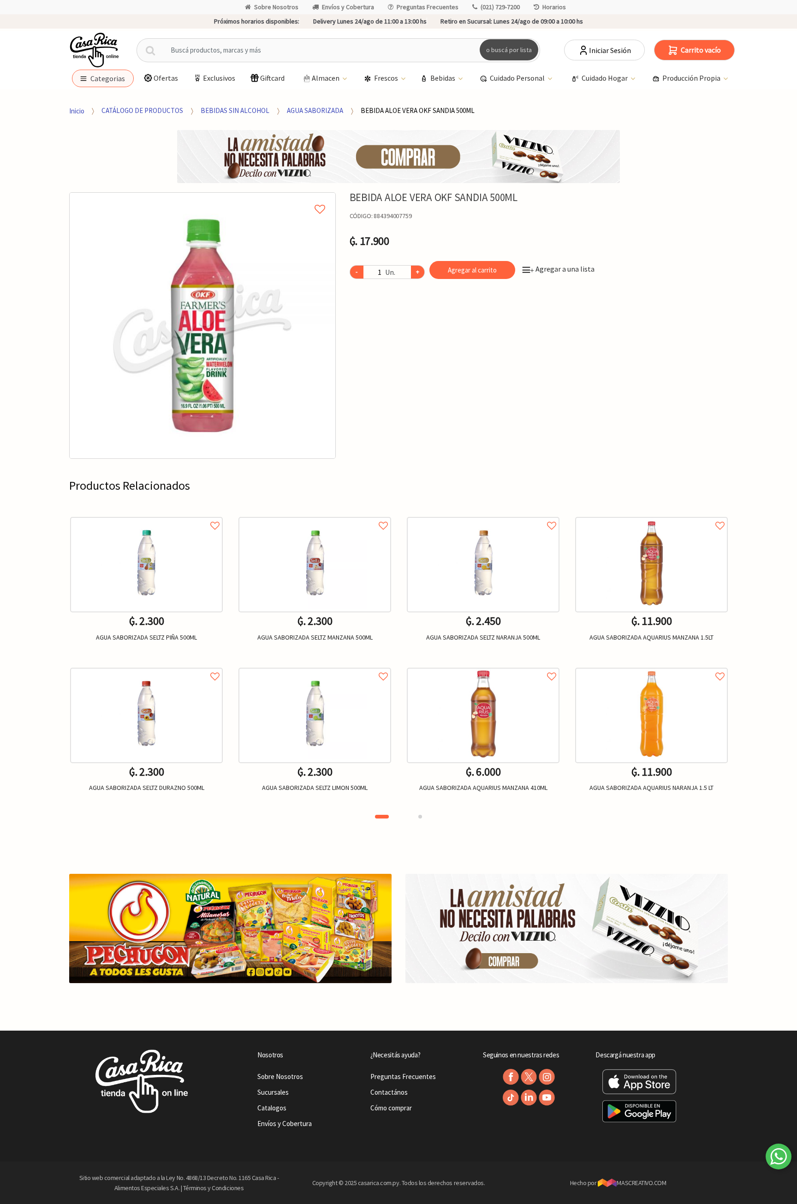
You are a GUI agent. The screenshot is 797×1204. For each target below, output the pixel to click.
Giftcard (272, 78)
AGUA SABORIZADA (315, 110)
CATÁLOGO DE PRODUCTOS (142, 110)
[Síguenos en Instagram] (547, 1077)
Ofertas (166, 78)
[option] (202, 325)
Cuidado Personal (518, 78)
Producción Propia (692, 78)
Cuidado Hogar (605, 78)
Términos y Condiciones (213, 1188)
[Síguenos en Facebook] (511, 1077)
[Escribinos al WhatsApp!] (778, 1158)
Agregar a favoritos (146, 515)
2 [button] (420, 816)
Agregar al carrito (472, 270)
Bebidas (443, 78)
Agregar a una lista (562, 268)
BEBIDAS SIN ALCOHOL (235, 110)
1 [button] (381, 816)
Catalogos (271, 1107)
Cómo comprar (391, 1107)
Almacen (326, 78)
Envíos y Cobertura (348, 7)
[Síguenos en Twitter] (529, 1077)
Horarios (554, 7)
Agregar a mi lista (202, 199)
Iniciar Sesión (610, 50)
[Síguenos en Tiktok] (511, 1098)
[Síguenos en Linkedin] (529, 1098)
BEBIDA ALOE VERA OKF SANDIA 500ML (418, 110)
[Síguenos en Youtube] (547, 1098)
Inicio (76, 110)
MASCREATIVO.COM (641, 1183)
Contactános (389, 1092)
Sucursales (273, 1092)
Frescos (386, 78)
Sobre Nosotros (276, 7)
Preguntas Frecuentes (427, 7)
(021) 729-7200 (500, 7)
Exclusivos (219, 78)
